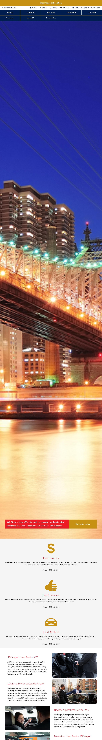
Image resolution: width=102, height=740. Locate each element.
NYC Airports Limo (10, 8)
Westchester (10, 18)
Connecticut (30, 12)
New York (10, 12)
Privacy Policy (51, 18)
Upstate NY (30, 18)
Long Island (92, 12)
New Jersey (51, 12)
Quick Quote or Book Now (51, 3)
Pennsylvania (71, 12)
